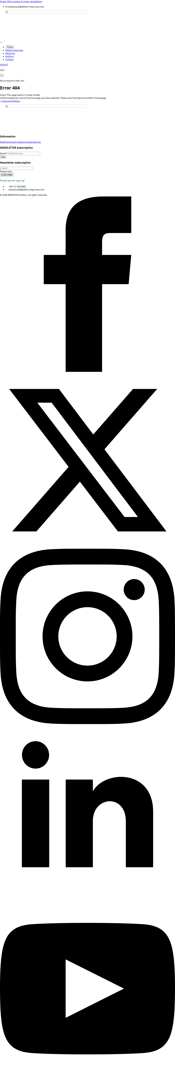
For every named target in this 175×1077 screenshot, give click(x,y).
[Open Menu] (1, 42)
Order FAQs (6, 1)
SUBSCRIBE (7, 174)
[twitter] (87, 547)
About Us (10, 53)
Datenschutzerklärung (29, 142)
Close (10, 46)
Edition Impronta (14, 50)
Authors (9, 56)
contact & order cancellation (27, 1)
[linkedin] (87, 899)
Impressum (11, 142)
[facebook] (87, 371)
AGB (2, 142)
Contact (9, 59)
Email (3, 153)
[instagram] (87, 723)
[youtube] (87, 1075)
